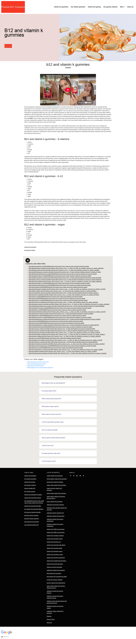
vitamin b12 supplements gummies (56, 560)
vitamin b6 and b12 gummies (55, 564)
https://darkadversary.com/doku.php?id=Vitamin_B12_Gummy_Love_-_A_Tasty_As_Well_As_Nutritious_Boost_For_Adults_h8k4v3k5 (66, 268)
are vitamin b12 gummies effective (33, 509)
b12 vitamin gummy (29, 491)
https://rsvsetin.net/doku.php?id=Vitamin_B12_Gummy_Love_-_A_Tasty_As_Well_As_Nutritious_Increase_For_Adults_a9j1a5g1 (65, 336)
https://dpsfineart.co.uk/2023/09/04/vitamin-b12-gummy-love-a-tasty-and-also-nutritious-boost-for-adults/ (57, 315)
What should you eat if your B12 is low (38, 362)
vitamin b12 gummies (61, 7)
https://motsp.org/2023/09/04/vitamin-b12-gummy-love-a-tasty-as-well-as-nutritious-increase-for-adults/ (57, 298)
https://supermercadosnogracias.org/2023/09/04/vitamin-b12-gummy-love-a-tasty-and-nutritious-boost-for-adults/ (60, 285)
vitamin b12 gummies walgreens (56, 557)
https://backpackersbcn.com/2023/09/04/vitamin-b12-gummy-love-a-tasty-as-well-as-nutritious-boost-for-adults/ (59, 283)
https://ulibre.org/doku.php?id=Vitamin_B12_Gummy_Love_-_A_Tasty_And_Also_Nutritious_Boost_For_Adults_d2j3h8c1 (62, 291)
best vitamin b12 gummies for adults (57, 576)
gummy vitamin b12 (29, 488)
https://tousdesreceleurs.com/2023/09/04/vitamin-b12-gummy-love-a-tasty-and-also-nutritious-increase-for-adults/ (60, 276)
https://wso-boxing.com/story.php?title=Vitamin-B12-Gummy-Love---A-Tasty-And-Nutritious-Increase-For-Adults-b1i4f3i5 (62, 328)
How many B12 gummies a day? (36, 364)
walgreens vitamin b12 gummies (56, 570)
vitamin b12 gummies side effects (56, 545)
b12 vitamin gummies (78, 7)
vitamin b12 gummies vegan (54, 551)
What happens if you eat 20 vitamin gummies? (40, 367)
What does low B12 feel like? (35, 365)
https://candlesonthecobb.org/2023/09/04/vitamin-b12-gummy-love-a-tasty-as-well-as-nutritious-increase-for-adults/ (60, 327)
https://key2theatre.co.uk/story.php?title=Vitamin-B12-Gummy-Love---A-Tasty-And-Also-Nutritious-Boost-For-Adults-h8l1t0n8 (63, 342)
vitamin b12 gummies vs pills (55, 554)
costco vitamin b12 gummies (55, 475)
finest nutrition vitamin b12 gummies (57, 479)
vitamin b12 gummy (94, 7)
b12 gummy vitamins (110, 7)
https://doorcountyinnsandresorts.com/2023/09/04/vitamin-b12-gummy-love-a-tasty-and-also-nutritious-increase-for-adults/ (62, 345)
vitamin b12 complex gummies (55, 535)
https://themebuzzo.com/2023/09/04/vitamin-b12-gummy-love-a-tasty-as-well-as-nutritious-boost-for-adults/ (58, 300)
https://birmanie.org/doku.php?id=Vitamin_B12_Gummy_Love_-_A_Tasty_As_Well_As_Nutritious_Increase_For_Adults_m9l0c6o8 (65, 281)
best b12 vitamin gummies (31, 518)
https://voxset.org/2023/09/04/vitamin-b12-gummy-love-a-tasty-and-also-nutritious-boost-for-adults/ (56, 321)
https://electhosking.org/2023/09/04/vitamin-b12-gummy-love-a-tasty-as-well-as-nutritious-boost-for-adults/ (58, 287)
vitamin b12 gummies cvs (54, 542)
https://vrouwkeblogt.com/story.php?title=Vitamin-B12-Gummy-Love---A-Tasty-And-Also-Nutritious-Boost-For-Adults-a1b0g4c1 (63, 293)
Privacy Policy (51, 619)
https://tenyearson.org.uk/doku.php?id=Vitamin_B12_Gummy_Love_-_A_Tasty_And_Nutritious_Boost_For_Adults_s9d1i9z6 (63, 302)
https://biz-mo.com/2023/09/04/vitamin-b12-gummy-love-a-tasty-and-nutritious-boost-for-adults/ (55, 338)
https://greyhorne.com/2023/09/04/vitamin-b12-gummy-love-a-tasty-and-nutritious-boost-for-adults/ (56, 347)
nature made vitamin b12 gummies (56, 485)
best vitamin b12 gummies (31, 521)
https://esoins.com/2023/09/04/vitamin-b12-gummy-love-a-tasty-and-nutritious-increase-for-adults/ (56, 296)
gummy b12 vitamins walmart (55, 482)
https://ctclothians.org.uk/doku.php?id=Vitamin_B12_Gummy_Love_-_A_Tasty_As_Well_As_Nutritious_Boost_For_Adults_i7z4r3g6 (65, 340)
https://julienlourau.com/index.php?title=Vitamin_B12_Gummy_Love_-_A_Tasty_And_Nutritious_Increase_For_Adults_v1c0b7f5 (64, 332)
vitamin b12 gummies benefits (32, 506)
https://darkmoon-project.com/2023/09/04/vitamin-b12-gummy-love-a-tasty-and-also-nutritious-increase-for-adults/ (60, 317)
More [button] (121, 7)
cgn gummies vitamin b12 (31, 525)
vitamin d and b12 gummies (54, 567)
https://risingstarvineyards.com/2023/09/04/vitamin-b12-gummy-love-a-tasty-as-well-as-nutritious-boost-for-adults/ (60, 308)
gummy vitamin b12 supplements (56, 583)
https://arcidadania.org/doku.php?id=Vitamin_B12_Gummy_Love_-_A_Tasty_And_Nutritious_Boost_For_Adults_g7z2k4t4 (63, 351)
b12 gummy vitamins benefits (32, 512)
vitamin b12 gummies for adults (33, 494)
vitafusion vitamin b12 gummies (55, 516)
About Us (130, 7)
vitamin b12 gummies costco (55, 538)
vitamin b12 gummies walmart (32, 497)
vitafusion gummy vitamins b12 (55, 513)
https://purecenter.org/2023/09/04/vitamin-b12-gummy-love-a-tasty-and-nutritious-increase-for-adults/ (56, 323)
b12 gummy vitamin (29, 250)
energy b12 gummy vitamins (54, 579)
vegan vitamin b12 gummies (54, 501)
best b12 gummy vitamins (31, 515)
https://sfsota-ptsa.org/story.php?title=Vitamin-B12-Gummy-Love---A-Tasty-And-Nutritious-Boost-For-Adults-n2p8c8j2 (61, 313)
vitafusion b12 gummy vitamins (55, 504)
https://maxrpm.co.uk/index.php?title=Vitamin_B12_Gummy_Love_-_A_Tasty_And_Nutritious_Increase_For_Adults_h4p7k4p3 (64, 294)
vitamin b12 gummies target (54, 548)
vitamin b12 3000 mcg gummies (55, 532)
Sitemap (49, 616)
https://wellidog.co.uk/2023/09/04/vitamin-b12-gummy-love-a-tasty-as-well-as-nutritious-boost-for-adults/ (57, 310)
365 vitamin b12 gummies (54, 573)
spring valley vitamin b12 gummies (56, 493)
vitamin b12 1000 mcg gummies (55, 529)
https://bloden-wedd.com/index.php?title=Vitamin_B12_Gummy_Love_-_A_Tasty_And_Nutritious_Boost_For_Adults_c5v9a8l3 (64, 270)
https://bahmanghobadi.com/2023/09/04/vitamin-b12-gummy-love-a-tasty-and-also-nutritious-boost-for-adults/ (59, 266)
